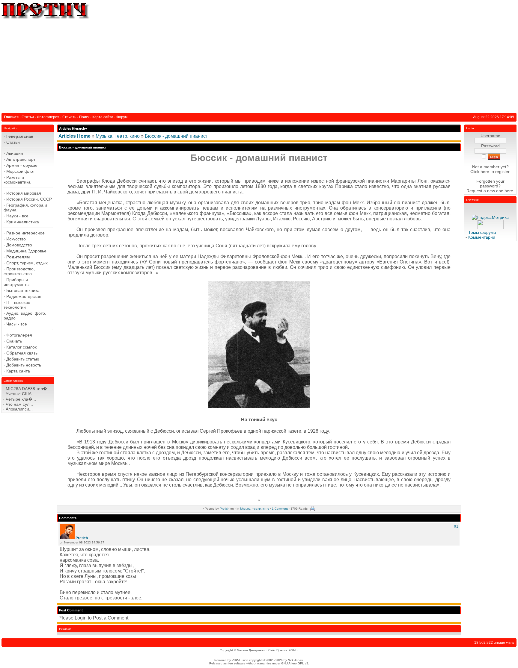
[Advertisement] (259, 65)
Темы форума (482, 232)
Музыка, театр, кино (118, 136)
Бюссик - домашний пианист (176, 136)
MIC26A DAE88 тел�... (28, 388)
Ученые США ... (21, 393)
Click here (479, 171)
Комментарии (481, 237)
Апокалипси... (19, 409)
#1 (456, 526)
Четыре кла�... (21, 399)
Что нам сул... (19, 404)
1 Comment (280, 508)
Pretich (224, 508)
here (509, 190)
